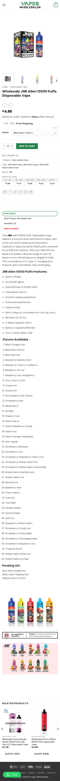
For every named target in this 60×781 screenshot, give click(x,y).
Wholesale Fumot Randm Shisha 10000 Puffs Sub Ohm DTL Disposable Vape (15, 742)
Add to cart (27, 146)
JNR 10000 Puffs (15, 164)
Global (31, 773)
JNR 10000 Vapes (31, 164)
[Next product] (4, 105)
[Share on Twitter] (15, 192)
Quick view (12, 753)
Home (5, 87)
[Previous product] (10, 105)
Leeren (55, 128)
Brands (22, 773)
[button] (4, 5)
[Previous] (7, 43)
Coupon (41, 773)
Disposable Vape (19, 87)
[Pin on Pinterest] (25, 192)
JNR (10, 172)
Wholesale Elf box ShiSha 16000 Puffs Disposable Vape (43, 742)
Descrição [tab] (10, 213)
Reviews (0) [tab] (10, 223)
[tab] (30, 228)
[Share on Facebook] (10, 192)
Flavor (5, 133)
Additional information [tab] (17, 218)
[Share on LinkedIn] (31, 192)
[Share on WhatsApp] (4, 192)
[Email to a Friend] (20, 192)
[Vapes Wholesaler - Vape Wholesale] (30, 5)
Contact (51, 773)
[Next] (53, 43)
